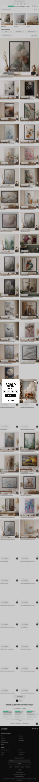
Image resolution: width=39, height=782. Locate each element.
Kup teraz (10, 395)
